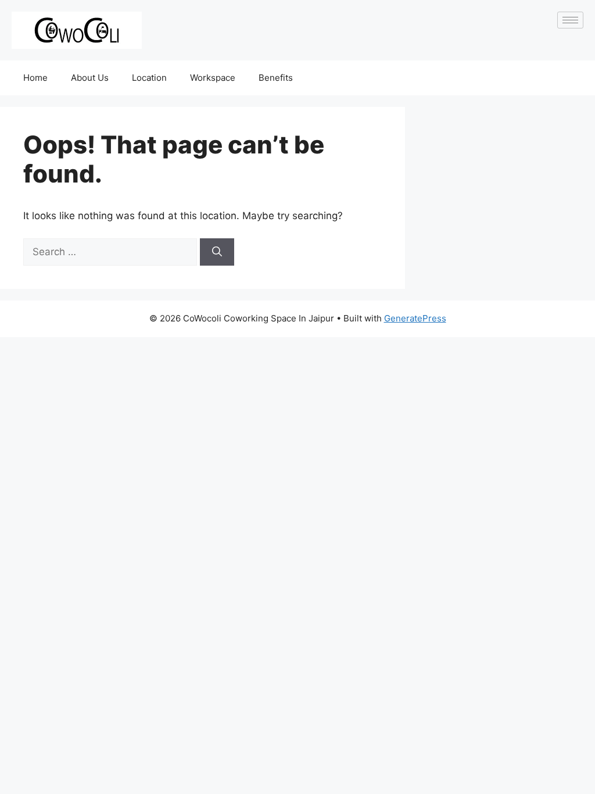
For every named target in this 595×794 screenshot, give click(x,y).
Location (149, 77)
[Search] (217, 252)
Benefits (276, 77)
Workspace (212, 77)
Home (35, 77)
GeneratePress (415, 318)
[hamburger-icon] (570, 20)
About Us (90, 77)
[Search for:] (111, 251)
